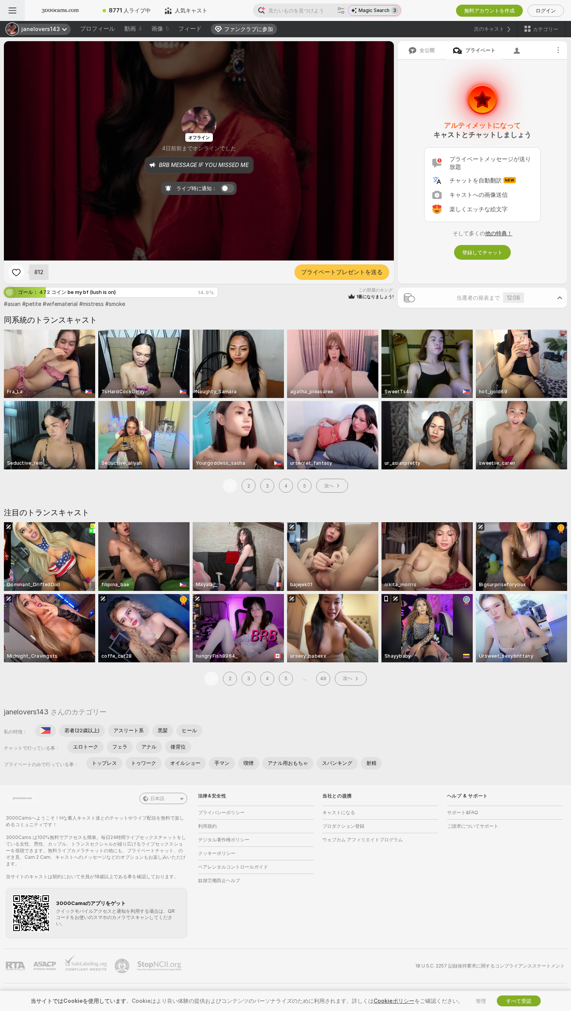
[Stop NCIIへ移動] (160, 966)
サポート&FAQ (462, 812)
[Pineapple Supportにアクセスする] (123, 966)
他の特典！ (498, 233)
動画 (133, 28)
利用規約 (207, 826)
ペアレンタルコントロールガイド (233, 867)
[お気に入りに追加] (16, 272)
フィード (190, 28)
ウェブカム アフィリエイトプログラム (362, 839)
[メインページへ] (60, 10)
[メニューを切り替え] (12, 10)
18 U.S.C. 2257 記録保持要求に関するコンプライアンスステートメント (490, 966)
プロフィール (97, 28)
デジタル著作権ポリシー (223, 839)
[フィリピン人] (45, 730)
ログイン (546, 10)
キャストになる (338, 812)
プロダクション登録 (343, 826)
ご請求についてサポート (472, 826)
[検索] (341, 10)
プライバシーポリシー (221, 812)
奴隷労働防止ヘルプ (219, 880)
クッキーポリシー (216, 853)
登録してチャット (482, 252)
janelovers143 (26, 712)
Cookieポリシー (394, 1000)
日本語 (157, 798)
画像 (160, 28)
